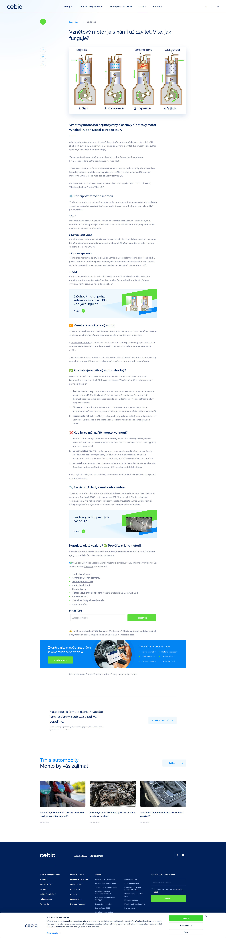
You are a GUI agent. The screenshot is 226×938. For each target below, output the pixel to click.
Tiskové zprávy (46, 884)
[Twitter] (43, 57)
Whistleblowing (76, 884)
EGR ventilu (96, 497)
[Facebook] (43, 50)
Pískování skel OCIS (103, 904)
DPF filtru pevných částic (125, 497)
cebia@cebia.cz (80, 856)
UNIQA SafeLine (130, 879)
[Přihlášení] (206, 6)
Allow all (186, 918)
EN (218, 6)
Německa (88, 566)
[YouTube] (183, 855)
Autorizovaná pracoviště (90, 6)
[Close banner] (206, 916)
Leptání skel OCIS (102, 908)
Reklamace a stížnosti (79, 879)
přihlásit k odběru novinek (143, 631)
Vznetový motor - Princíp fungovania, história (115, 674)
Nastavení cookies (77, 904)
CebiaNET (74, 894)
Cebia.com (108, 555)
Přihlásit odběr (127, 634)
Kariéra (43, 889)
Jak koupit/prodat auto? (120, 6)
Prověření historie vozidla (105, 879)
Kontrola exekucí (131, 900)
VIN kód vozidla (91, 562)
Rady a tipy (73, 22)
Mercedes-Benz (80, 160)
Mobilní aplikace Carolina (134, 904)
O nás (141, 6)
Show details (52, 933)
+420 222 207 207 (96, 856)
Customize (184, 925)
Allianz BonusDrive (131, 883)
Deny (186, 932)
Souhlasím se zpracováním (164, 889)
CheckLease (75, 889)
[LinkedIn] (43, 64)
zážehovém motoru (80, 342)
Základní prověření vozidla (106, 887)
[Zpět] (43, 22)
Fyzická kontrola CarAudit (105, 883)
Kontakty (157, 6)
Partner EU (44, 904)
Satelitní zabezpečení (104, 912)
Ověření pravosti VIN (82, 581)
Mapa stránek (75, 899)
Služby (67, 6)
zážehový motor (103, 325)
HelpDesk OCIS (46, 899)
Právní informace (77, 874)
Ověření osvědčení (47, 894)
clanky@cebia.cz (72, 716)
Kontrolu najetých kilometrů (86, 577)
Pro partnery (129, 908)
